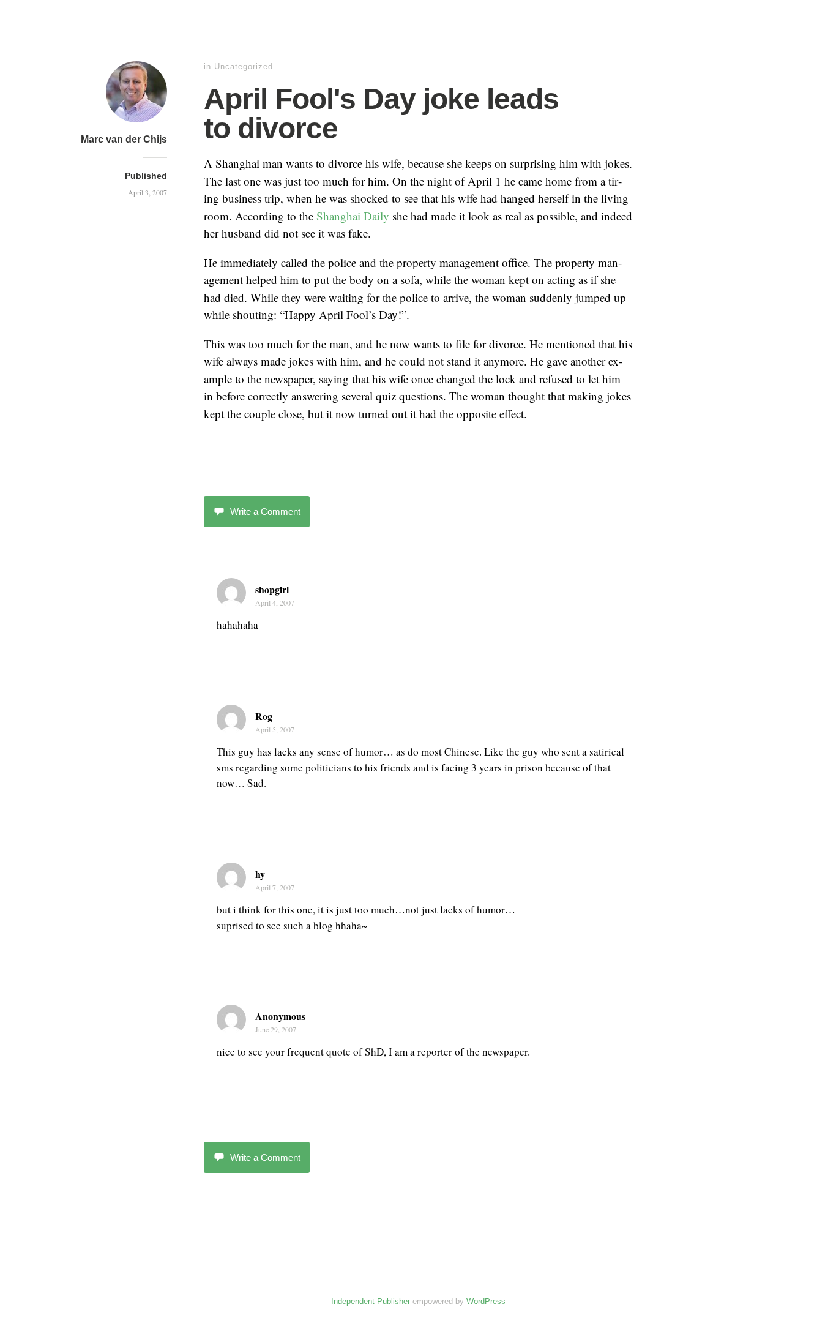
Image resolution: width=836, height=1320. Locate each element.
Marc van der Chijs (124, 139)
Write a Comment (265, 511)
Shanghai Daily (352, 215)
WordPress (486, 1301)
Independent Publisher (370, 1301)
